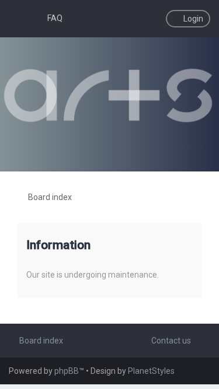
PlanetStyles (151, 371)
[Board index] (109, 95)
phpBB (66, 371)
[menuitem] (49, 18)
